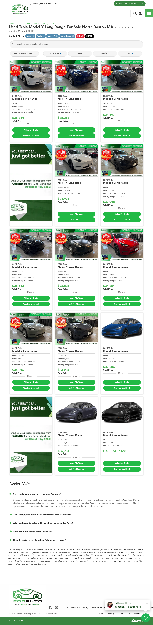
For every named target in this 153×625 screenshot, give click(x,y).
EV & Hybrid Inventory (77, 608)
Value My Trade (31, 130)
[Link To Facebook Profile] (51, 607)
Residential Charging (102, 608)
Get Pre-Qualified (31, 136)
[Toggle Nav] (149, 13)
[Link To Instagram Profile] (56, 607)
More (29, 124)
